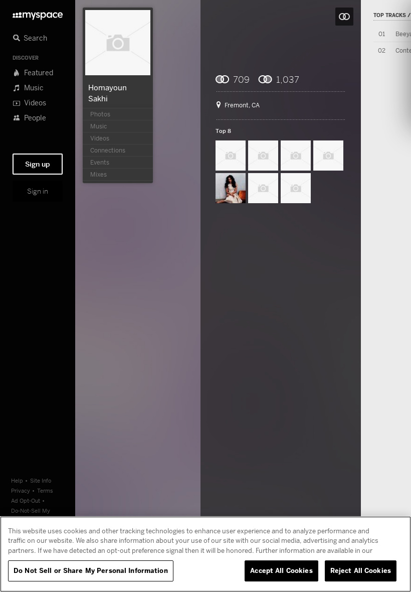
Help (17, 480)
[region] (205, 554)
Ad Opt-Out (25, 500)
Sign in (37, 191)
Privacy (20, 490)
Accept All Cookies (281, 570)
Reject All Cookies (360, 570)
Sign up (37, 164)
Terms (45, 490)
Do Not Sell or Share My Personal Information (91, 570)
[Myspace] (38, 13)
